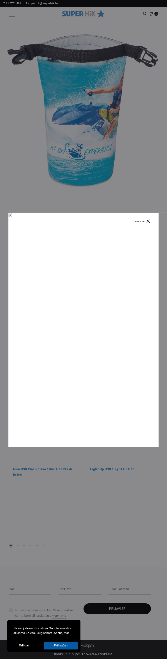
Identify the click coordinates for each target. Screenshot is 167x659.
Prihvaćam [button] (61, 645)
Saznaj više (62, 633)
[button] (71, 633)
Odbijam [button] (24, 645)
